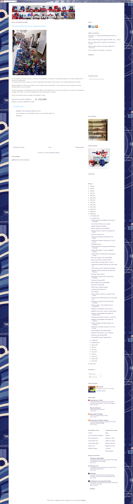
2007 (91, 364)
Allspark (92, 488)
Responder (19, 115)
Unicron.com (91, 446)
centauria (67, 500)
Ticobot (90, 433)
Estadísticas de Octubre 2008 (99, 335)
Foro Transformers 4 (93, 438)
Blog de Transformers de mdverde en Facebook (96, 79)
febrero (94, 358)
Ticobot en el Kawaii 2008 (98, 280)
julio (93, 347)
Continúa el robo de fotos (97, 234)
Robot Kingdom (109, 451)
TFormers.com (94, 466)
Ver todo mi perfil (100, 391)
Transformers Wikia (93, 443)
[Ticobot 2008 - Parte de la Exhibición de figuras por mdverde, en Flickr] (29, 75)
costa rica (20, 101)
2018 (91, 191)
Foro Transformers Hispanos (95, 435)
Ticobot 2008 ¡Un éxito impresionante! (101, 337)
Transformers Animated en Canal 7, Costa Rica (103, 317)
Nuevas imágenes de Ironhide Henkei (101, 330)
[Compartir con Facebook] (44, 99)
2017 (91, 193)
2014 (91, 200)
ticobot (32, 101)
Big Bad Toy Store (110, 446)
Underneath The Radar (96, 414)
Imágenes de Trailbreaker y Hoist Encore (102, 308)
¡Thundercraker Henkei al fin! (98, 289)
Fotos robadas (95, 291)
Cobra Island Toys (93, 440)
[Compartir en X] (42, 99)
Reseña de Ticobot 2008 (97, 284)
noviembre (94, 218)
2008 (91, 214)
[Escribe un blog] (41, 99)
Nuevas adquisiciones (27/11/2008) (100, 228)
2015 (91, 198)
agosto (93, 345)
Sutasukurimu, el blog (96, 400)
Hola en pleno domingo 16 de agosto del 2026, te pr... (102, 39)
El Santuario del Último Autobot (99, 420)
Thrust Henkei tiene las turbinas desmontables (103, 268)
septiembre (95, 342)
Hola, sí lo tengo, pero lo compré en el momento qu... (102, 42)
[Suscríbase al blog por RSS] (96, 27)
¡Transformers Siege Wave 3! (97, 409)
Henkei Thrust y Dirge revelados (99, 287)
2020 (91, 186)
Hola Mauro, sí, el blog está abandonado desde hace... (102, 35)
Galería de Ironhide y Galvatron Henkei (101, 260)
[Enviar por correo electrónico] (39, 99)
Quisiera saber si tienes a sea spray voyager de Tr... (102, 46)
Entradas (92, 374)
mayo (93, 351)
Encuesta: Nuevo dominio (98, 274)
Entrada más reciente (18, 147)
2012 (91, 204)
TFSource (108, 448)
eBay (106, 433)
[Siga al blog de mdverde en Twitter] (93, 27)
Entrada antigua (79, 147)
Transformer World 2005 (97, 458)
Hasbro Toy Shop (109, 438)
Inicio (49, 147)
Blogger (84, 500)
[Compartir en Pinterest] (46, 99)
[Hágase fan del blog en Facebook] (89, 27)
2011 (91, 207)
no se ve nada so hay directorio (96, 50)
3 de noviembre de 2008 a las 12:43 (31, 111)
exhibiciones (26, 101)
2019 (91, 188)
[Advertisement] (45, 174)
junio (93, 349)
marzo (93, 356)
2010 (91, 209)
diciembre (94, 216)
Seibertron (93, 473)
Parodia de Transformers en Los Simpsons (102, 332)
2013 (91, 202)
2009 (91, 211)
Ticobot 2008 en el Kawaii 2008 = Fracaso (102, 262)
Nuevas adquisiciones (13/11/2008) (100, 282)
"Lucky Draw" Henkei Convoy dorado (100, 224)
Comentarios (93, 377)
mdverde (100, 386)
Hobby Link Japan (110, 440)
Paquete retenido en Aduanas (98, 226)
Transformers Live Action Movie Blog (100, 481)
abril (93, 354)
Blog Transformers (95, 408)
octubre (94, 340)
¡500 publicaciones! (96, 244)
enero (93, 361)
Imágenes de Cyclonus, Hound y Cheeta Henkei (103, 311)
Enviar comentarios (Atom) (52, 152)
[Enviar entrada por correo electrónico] (35, 99)
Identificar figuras (92, 448)
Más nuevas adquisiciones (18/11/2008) (101, 257)
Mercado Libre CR (110, 443)
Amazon (107, 435)
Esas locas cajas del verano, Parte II (99, 415)
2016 (91, 195)
